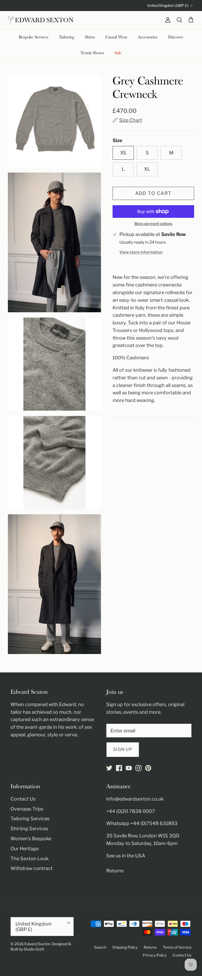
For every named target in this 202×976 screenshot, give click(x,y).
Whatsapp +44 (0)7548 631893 (142, 823)
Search (100, 947)
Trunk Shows (92, 53)
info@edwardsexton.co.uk (135, 799)
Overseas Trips (27, 809)
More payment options (153, 224)
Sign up (122, 749)
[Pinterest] (148, 768)
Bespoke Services (33, 37)
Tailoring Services (30, 818)
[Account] (167, 20)
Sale (118, 53)
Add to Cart (153, 193)
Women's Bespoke (31, 838)
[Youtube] (129, 768)
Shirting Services (29, 828)
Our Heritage (25, 848)
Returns (115, 870)
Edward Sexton (37, 944)
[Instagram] (138, 768)
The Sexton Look (30, 858)
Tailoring (66, 37)
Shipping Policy (125, 947)
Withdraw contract (32, 868)
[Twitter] (109, 768)
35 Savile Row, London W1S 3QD (142, 835)
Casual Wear (116, 37)
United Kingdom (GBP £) (167, 5)
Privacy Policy (154, 955)
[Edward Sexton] (41, 20)
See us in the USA (125, 855)
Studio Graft (34, 949)
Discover (175, 37)
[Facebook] (119, 768)
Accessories (148, 37)
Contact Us (23, 799)
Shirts (90, 37)
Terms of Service (177, 947)
